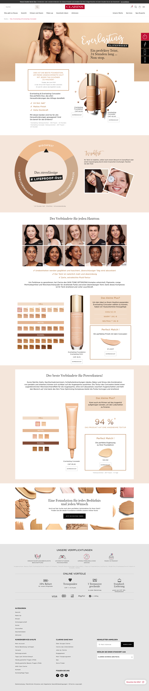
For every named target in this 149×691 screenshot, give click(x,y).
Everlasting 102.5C (43, 310)
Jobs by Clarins (61, 650)
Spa (57, 660)
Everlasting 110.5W (31, 328)
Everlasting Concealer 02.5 (41, 436)
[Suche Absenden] (37, 7)
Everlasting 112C (43, 328)
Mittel (41, 323)
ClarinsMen (19, 628)
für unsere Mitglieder (46, 584)
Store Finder (60, 663)
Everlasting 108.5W (43, 316)
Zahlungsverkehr (21, 653)
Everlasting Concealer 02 (35, 436)
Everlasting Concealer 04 (35, 449)
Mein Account (20, 643)
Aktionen (18, 635)
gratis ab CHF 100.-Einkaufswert (119, 587)
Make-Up (18, 615)
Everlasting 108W (31, 316)
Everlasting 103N (49, 310)
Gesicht (17, 612)
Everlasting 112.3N (49, 328)
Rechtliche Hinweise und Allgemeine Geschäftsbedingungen (46, 684)
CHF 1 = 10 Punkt (70, 585)
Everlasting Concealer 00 (38, 424)
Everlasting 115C (43, 341)
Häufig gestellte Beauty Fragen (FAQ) (28, 663)
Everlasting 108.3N (37, 316)
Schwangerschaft (21, 622)
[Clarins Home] (74, 6)
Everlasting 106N (20, 316)
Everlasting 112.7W (61, 328)
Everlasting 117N (55, 341)
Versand (18, 650)
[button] (135, 682)
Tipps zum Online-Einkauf (24, 656)
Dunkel (40, 335)
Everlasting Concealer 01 (44, 424)
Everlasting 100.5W (31, 310)
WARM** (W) (109, 317)
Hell (41, 304)
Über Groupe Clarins (63, 643)
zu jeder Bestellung (95, 586)
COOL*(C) (109, 312)
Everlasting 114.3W (31, 341)
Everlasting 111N (37, 328)
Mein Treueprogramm (63, 656)
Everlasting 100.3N (26, 310)
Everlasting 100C (20, 310)
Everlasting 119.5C (43, 347)
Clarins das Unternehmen (64, 647)
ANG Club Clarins (21, 666)
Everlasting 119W (37, 347)
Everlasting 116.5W (49, 341)
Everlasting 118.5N (31, 347)
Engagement (60, 653)
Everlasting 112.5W (55, 328)
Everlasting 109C (20, 328)
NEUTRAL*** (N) (109, 321)
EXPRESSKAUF (77, 114)
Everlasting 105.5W (61, 310)
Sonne (17, 625)
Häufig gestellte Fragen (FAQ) (25, 660)
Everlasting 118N (20, 347)
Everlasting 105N (55, 310)
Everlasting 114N (26, 341)
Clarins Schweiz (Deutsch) (109, 657)
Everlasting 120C (49, 347)
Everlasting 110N (26, 328)
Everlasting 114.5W (37, 341)
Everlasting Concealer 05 (41, 449)
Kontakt (18, 669)
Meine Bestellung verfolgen (24, 647)
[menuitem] (131, 7)
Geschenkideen (20, 632)
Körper (17, 618)
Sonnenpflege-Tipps (22, 673)
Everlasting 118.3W (26, 347)
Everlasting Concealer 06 (47, 449)
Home (6, 19)
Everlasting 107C (26, 316)
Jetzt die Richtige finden (74, 516)
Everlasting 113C (20, 341)
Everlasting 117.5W (61, 341)
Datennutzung (20, 684)
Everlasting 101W (37, 310)
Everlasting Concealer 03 (47, 436)
